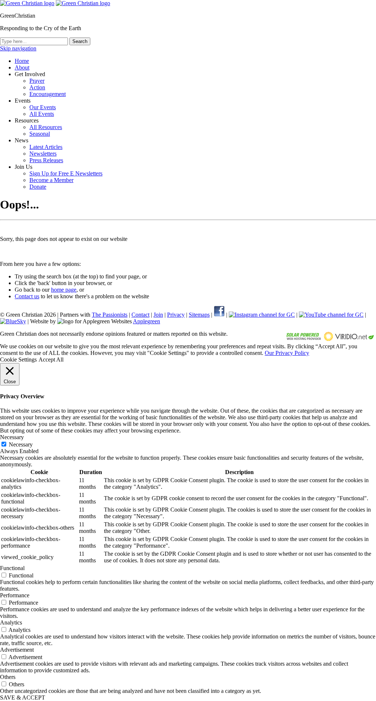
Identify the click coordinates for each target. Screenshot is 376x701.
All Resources (45, 127)
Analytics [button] (11, 622)
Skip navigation (18, 48)
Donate (37, 187)
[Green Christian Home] (27, 3)
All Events (41, 114)
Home (22, 61)
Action (37, 87)
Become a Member (51, 180)
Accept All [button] (51, 359)
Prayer (36, 81)
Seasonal (39, 134)
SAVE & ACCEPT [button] (22, 697)
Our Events (42, 107)
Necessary (21, 444)
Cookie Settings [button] (18, 359)
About (22, 67)
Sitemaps (199, 315)
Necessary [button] (12, 437)
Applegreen (146, 321)
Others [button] (7, 677)
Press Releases (46, 160)
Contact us (27, 296)
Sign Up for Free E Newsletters (65, 173)
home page (63, 290)
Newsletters (43, 153)
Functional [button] (12, 568)
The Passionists (109, 315)
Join (158, 315)
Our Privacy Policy (287, 353)
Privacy (176, 315)
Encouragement (47, 94)
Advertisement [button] (17, 650)
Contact (140, 315)
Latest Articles (45, 147)
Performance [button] (14, 595)
